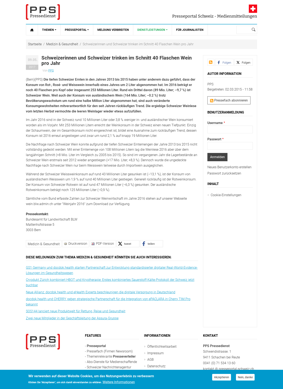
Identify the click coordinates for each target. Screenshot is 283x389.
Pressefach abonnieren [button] (230, 100)
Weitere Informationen (119, 382)
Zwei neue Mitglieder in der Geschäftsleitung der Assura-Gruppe (72, 318)
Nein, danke (245, 377)
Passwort (214, 139)
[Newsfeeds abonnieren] (210, 62)
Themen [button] (48, 29)
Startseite (35, 44)
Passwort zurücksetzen (224, 173)
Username (215, 123)
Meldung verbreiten (113, 29)
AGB (150, 360)
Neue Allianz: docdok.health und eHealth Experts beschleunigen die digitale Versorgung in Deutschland (100, 292)
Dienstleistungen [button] (151, 29)
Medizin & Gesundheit (62, 44)
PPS (51, 70)
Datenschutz (156, 366)
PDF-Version (105, 244)
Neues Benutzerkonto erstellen (229, 167)
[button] (128, 243)
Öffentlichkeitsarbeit (162, 346)
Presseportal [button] (76, 29)
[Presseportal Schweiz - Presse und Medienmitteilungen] (43, 12)
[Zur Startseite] (32, 29)
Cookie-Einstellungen (226, 195)
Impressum (155, 353)
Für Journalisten (189, 29)
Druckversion (77, 244)
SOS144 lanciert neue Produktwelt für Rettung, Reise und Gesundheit (75, 311)
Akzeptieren (221, 377)
